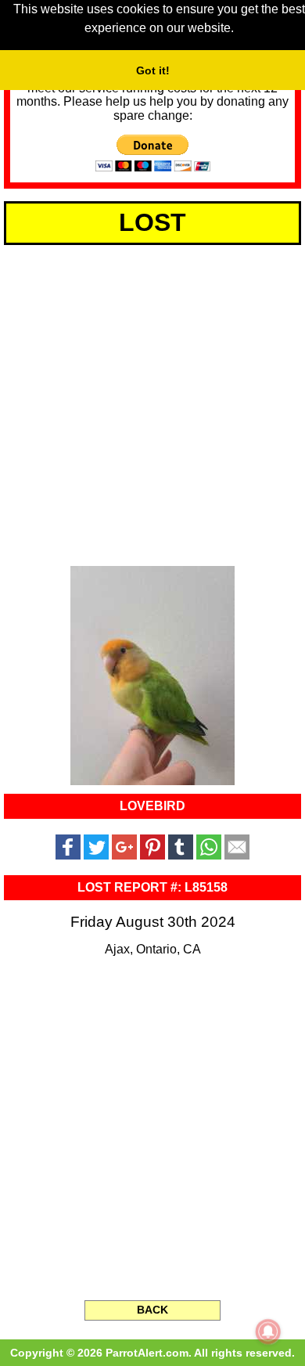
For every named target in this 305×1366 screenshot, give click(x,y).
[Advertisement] (152, 402)
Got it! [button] (153, 70)
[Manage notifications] (268, 1331)
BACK (152, 1309)
